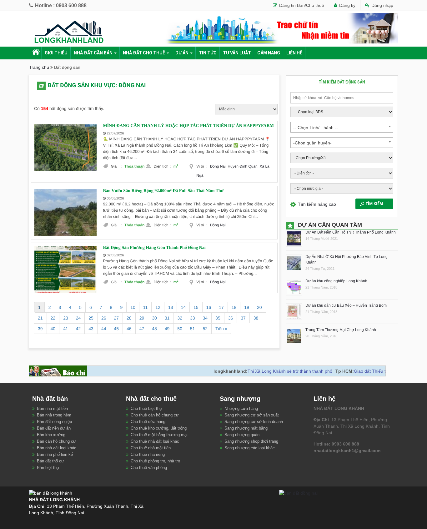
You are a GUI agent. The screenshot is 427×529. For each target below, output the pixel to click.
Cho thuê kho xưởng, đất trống (159, 428)
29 (141, 317)
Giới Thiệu (56, 52)
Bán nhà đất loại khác (56, 448)
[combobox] (341, 127)
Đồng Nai (218, 166)
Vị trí (201, 166)
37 (243, 317)
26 (103, 317)
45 (116, 328)
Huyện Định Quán (242, 166)
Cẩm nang (268, 52)
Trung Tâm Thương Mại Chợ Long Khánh (340, 330)
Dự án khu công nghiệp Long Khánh (336, 281)
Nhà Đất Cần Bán (93, 52)
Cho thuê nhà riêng (148, 454)
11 (145, 307)
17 (221, 307)
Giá (116, 166)
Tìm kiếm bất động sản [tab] (342, 81)
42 (78, 328)
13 (170, 307)
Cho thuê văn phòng (149, 467)
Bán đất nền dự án (54, 428)
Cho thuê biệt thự (146, 408)
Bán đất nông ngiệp (54, 421)
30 (154, 317)
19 (246, 307)
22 (53, 317)
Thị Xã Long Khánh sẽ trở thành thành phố (278, 371)
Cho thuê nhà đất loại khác (155, 441)
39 (40, 328)
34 (205, 317)
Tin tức (208, 52)
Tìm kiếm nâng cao (317, 204)
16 (208, 307)
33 (192, 317)
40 (53, 328)
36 (230, 317)
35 (217, 317)
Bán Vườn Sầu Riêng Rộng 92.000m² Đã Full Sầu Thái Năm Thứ (163, 191)
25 (90, 317)
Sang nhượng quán (241, 434)
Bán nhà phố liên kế (55, 454)
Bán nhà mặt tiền (52, 408)
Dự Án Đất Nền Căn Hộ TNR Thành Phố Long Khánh (350, 232)
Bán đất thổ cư (50, 461)
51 (192, 328)
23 (65, 317)
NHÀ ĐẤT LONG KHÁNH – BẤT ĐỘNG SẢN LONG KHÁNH (35, 53)
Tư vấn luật (237, 52)
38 (256, 317)
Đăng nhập (381, 5)
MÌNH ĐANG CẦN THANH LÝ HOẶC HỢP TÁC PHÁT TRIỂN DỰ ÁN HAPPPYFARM (188, 125)
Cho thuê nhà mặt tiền (151, 448)
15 (195, 307)
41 (65, 328)
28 (129, 317)
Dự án (181, 52)
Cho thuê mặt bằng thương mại (159, 434)
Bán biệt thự (48, 467)
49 (167, 328)
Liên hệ (294, 52)
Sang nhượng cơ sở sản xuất (251, 415)
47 (141, 328)
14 (183, 307)
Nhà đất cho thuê (144, 52)
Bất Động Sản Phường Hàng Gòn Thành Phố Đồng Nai (154, 247)
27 (116, 317)
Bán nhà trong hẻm (54, 415)
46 (129, 328)
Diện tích (162, 166)
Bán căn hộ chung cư (56, 441)
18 (234, 307)
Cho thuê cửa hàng (148, 421)
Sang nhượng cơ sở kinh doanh (253, 421)
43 (90, 328)
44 (103, 328)
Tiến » (221, 328)
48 (154, 328)
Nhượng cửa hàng (241, 408)
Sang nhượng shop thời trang (251, 441)
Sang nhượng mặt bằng (246, 428)
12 (157, 307)
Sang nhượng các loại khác (249, 448)
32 (179, 317)
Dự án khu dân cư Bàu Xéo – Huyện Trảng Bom (346, 305)
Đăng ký (346, 5)
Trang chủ (39, 67)
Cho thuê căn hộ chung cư (155, 415)
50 (179, 328)
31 (167, 317)
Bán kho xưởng (51, 434)
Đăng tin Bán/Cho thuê (301, 5)
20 (259, 307)
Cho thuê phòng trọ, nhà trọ (155, 461)
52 (205, 328)
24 (78, 317)
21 (40, 317)
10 (132, 307)
